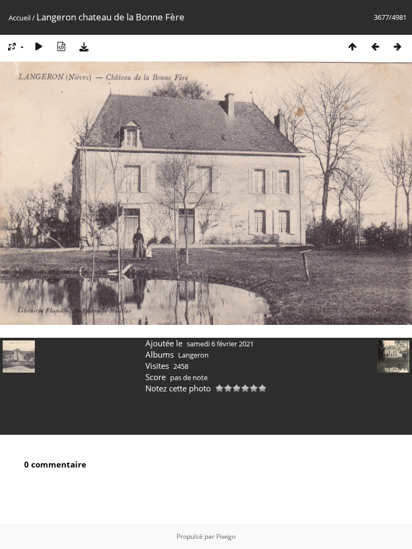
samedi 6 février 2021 (220, 343)
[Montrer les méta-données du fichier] (61, 46)
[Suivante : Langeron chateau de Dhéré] (397, 46)
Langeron (193, 355)
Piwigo (226, 536)
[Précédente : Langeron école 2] (375, 46)
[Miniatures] (352, 46)
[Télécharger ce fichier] (83, 46)
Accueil (20, 18)
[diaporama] (38, 46)
